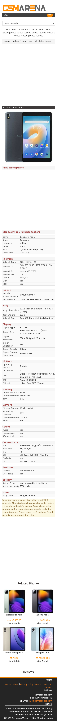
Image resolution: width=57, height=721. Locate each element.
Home (7, 41)
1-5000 (14, 29)
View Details (14, 623)
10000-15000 (38, 29)
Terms (38, 684)
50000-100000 (36, 35)
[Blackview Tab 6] (28, 137)
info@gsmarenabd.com (40, 700)
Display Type (9, 327)
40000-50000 (21, 35)
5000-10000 (24, 29)
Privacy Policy (26, 684)
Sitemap (48, 687)
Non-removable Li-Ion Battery (34, 483)
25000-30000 (31, 32)
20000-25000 (16, 32)
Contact (47, 684)
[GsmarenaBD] (24, 7)
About (16, 684)
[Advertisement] (28, 75)
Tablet (16, 41)
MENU (6, 15)
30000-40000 (46, 32)
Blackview (27, 41)
